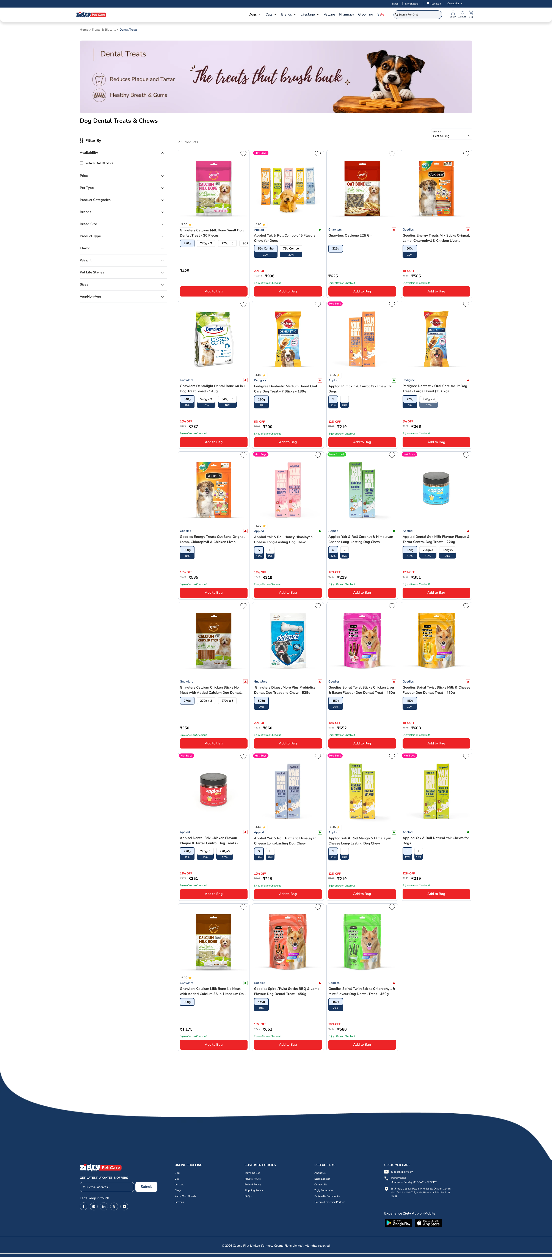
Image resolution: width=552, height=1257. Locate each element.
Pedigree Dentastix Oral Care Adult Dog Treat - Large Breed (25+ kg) (435, 389)
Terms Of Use (252, 1173)
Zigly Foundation (324, 1190)
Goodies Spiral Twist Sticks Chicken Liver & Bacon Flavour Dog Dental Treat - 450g (361, 690)
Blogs (395, 3)
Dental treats (129, 30)
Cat (177, 1178)
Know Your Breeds (185, 1196)
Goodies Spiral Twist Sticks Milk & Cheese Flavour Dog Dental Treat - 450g (436, 690)
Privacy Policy (253, 1178)
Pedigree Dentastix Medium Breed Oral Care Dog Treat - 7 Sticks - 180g (285, 389)
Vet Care (179, 1184)
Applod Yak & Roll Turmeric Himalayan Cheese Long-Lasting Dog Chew (285, 841)
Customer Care (397, 1165)
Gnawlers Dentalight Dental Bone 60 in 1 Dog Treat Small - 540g (213, 389)
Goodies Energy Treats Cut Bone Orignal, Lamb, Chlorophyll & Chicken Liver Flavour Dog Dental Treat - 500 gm (212, 539)
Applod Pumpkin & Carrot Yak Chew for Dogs (360, 389)
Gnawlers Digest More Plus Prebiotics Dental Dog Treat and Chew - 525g (284, 690)
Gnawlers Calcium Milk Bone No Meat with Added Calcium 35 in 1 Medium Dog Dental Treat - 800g (213, 991)
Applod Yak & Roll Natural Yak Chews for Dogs (436, 841)
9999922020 (414, 1180)
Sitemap (179, 1202)
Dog (177, 1173)
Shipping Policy (254, 1190)
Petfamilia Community (327, 1196)
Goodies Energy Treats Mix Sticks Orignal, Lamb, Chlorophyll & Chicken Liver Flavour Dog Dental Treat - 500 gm (436, 238)
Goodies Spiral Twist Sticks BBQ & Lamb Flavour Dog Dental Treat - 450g (287, 991)
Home (84, 30)
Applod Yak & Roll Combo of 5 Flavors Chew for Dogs (284, 238)
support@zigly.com (402, 1172)
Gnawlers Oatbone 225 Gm (350, 235)
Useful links (324, 1165)
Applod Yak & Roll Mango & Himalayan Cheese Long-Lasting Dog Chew (359, 841)
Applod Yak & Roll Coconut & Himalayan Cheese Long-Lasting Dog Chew (360, 539)
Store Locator (412, 3)
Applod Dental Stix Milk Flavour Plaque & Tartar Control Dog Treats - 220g (436, 539)
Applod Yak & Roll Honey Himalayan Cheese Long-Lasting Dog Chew (283, 540)
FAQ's (248, 1196)
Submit (146, 1186)
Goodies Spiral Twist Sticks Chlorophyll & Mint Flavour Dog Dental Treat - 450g (361, 991)
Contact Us (455, 3)
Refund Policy (253, 1184)
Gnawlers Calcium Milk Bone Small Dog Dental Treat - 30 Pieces (212, 233)
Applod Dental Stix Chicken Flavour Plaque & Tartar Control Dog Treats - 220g (209, 841)
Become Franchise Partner (329, 1202)
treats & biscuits (104, 30)
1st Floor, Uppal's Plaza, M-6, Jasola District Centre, (421, 1188)
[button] (254, 15)
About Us (320, 1173)
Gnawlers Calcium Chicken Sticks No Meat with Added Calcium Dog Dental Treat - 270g (210, 690)
